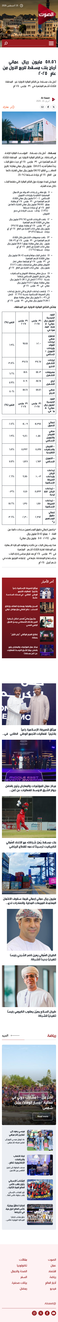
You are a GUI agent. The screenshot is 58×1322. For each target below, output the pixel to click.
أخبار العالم (50, 1283)
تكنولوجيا (22, 1265)
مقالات (23, 1259)
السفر (23, 1277)
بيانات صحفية (19, 1283)
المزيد (5, 1035)
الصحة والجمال (19, 1271)
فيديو (53, 1288)
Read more (42, 1116)
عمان (53, 1265)
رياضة (52, 1277)
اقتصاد (52, 1271)
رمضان (23, 1288)
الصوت (52, 1259)
